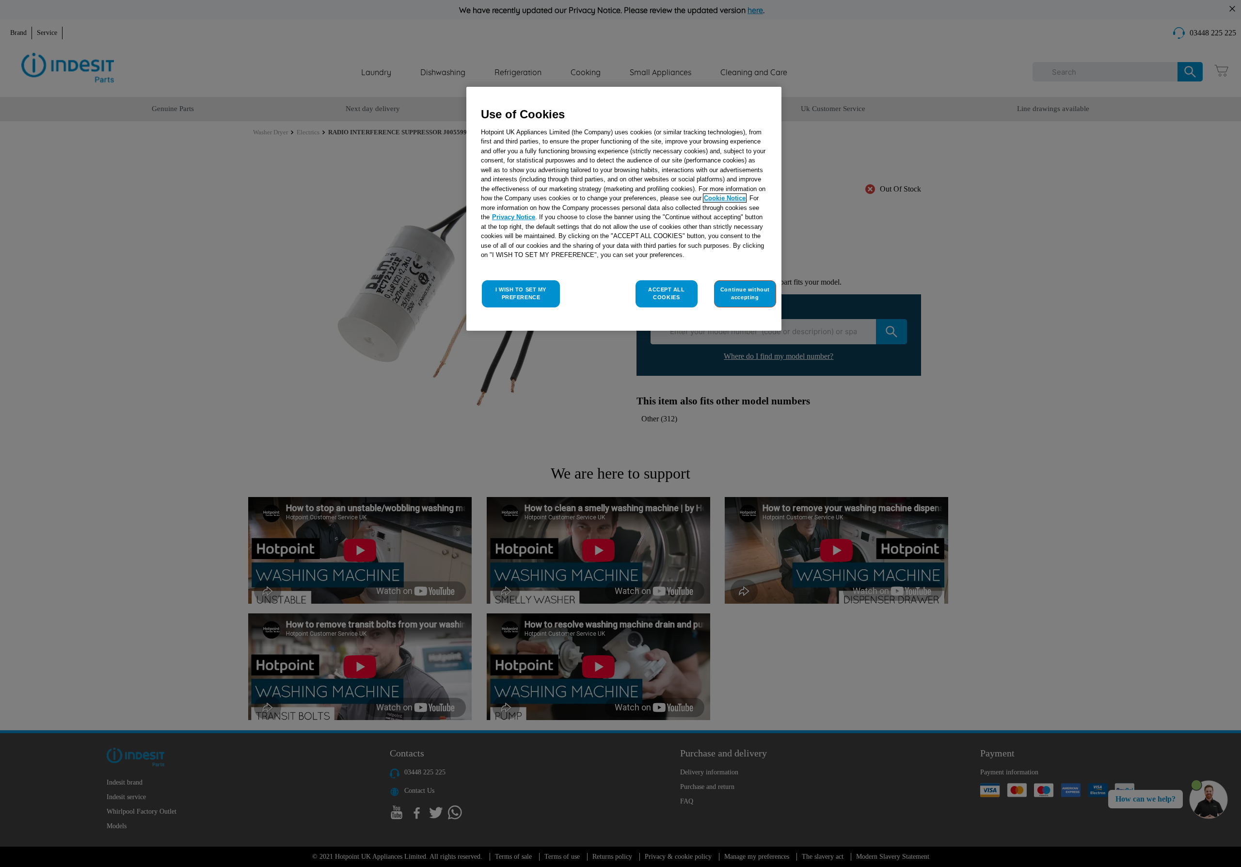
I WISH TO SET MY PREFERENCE (520, 293)
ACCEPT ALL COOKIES (666, 293)
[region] (623, 209)
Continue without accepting (745, 293)
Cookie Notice (725, 198)
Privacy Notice (513, 217)
